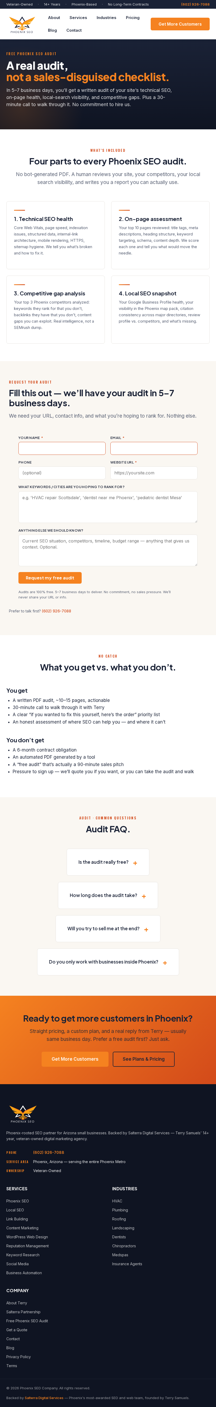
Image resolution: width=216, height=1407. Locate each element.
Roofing (119, 1219)
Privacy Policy (18, 1356)
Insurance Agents (127, 1264)
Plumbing (120, 1210)
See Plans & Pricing (144, 1059)
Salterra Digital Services (44, 1398)
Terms (11, 1365)
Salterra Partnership (23, 1312)
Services (78, 17)
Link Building (17, 1219)
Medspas (120, 1255)
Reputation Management (27, 1246)
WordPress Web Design (27, 1237)
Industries (106, 17)
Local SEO (15, 1210)
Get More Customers (180, 24)
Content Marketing (22, 1228)
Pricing (133, 17)
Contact (74, 30)
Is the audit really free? (103, 862)
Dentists (119, 1237)
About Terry (16, 1303)
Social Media (17, 1264)
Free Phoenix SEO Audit (27, 1321)
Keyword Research (23, 1255)
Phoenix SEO (17, 1201)
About (54, 17)
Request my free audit (50, 577)
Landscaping (123, 1228)
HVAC (117, 1201)
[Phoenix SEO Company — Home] (21, 24)
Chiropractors (124, 1246)
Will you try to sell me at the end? (103, 928)
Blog (52, 30)
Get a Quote (16, 1330)
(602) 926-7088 (195, 4)
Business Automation (24, 1273)
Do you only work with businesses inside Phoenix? (103, 962)
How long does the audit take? (103, 895)
